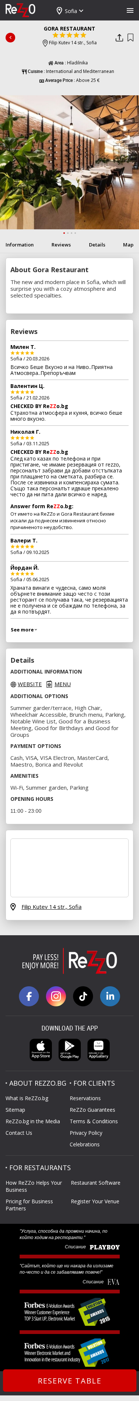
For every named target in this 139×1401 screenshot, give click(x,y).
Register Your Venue (95, 1201)
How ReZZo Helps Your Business (34, 1186)
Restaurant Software (95, 1182)
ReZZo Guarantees (92, 1109)
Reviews (61, 244)
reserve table (70, 1381)
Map (128, 244)
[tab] (64, 233)
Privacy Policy (86, 1132)
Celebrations (85, 1144)
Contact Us (19, 1132)
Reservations (85, 1098)
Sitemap (15, 1109)
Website (30, 684)
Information (20, 244)
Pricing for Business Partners (29, 1205)
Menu (62, 684)
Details (97, 244)
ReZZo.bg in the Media (33, 1121)
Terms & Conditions (94, 1121)
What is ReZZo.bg (27, 1098)
